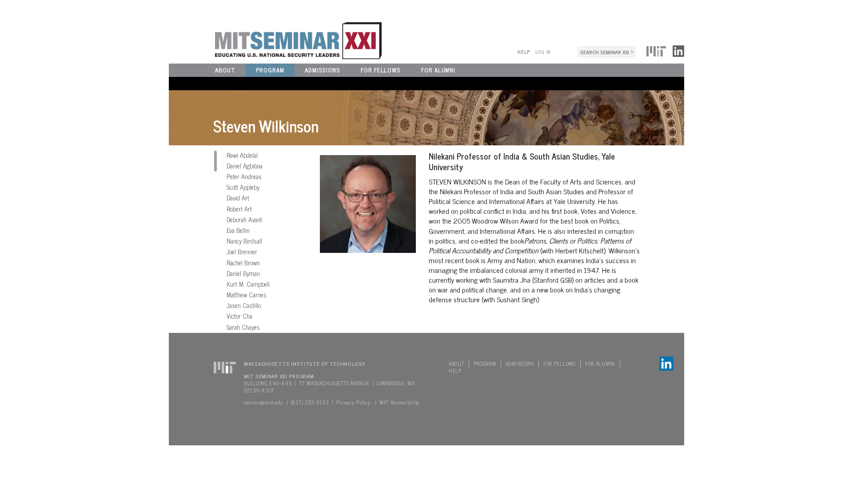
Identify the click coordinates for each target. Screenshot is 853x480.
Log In (543, 52)
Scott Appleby (243, 187)
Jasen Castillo (244, 305)
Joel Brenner (242, 251)
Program (270, 70)
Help (524, 52)
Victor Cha (239, 316)
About (225, 70)
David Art (238, 197)
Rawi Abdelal (242, 155)
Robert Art (239, 209)
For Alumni (438, 70)
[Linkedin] (678, 49)
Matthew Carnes (247, 294)
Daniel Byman (243, 273)
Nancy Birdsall (244, 241)
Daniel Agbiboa (245, 165)
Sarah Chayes (243, 327)
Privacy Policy (353, 402)
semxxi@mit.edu (263, 402)
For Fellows (381, 70)
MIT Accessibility (399, 402)
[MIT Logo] (656, 49)
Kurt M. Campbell (248, 284)
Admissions (322, 70)
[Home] (275, 39)
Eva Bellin (238, 230)
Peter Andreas (244, 176)
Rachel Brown (243, 262)
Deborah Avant (244, 219)
